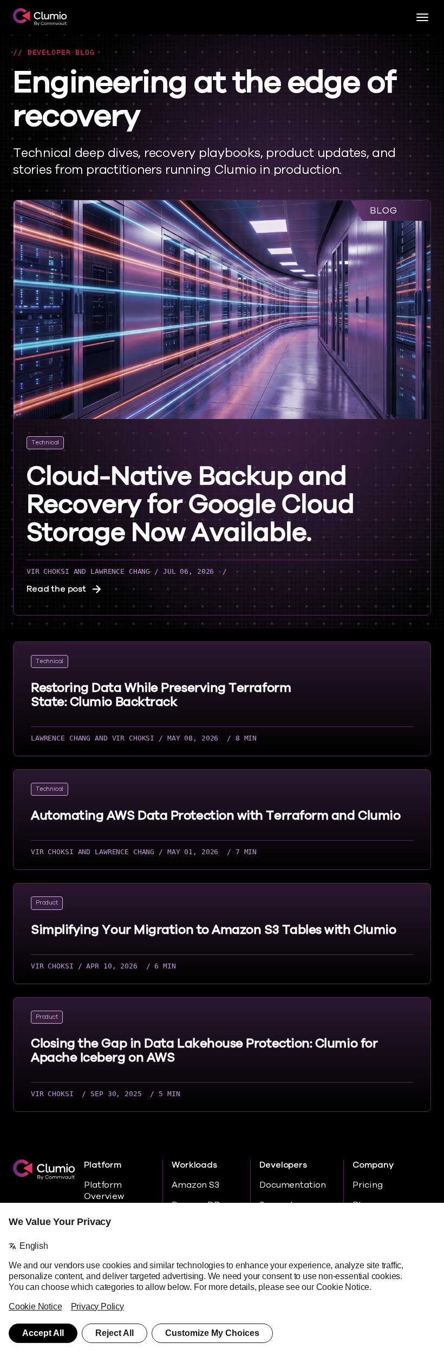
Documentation (292, 1185)
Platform (102, 1165)
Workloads (194, 1165)
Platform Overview (103, 1190)
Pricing (367, 1185)
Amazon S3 (195, 1185)
